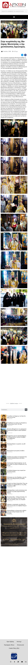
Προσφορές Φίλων (9, 645)
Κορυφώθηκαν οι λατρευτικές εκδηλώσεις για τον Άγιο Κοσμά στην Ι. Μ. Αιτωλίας (16, 512)
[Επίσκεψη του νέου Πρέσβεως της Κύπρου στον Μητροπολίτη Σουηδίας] (3, 478)
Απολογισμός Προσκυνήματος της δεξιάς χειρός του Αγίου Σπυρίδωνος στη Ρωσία (17, 464)
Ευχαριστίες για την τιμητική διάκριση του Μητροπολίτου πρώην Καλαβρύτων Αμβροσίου (16, 437)
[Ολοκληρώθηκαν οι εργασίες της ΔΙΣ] (3, 444)
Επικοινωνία (20, 645)
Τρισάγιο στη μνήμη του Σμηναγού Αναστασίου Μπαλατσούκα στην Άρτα (17, 457)
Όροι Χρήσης (10, 641)
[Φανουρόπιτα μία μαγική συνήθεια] (3, 451)
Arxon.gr (19, 641)
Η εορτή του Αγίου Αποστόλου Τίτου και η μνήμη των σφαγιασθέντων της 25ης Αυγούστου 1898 (17, 485)
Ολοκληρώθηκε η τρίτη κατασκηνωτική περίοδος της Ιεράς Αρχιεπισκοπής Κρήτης (17, 491)
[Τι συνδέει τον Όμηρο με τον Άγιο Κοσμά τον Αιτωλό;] (3, 417)
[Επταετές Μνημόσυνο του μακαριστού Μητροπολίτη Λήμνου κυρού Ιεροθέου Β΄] (3, 431)
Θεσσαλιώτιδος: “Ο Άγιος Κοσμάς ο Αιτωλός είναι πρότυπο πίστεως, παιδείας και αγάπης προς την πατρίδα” (17, 498)
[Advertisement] (14, 386)
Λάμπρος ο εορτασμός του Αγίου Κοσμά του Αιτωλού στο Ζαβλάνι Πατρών (17, 505)
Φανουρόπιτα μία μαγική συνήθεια (15, 450)
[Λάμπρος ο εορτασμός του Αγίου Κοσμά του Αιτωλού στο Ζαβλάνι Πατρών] (3, 505)
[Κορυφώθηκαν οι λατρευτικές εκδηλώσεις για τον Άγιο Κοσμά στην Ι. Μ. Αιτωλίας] (3, 512)
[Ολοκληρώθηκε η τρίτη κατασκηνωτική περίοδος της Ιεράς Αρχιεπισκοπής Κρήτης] (3, 492)
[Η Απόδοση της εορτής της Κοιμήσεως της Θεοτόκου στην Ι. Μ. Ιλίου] (3, 424)
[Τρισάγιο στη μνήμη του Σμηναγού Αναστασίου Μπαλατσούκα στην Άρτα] (3, 458)
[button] (14, 17)
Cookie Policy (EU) (14, 648)
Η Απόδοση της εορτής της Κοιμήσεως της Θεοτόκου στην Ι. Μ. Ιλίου (17, 423)
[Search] (26, 409)
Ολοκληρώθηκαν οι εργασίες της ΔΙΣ (16, 443)
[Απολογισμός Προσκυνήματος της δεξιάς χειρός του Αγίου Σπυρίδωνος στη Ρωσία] (3, 465)
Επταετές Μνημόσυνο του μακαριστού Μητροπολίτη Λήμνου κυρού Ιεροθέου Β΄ (16, 430)
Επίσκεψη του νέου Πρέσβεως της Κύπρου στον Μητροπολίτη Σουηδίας (16, 478)
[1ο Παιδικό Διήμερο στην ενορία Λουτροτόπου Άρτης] (3, 471)
